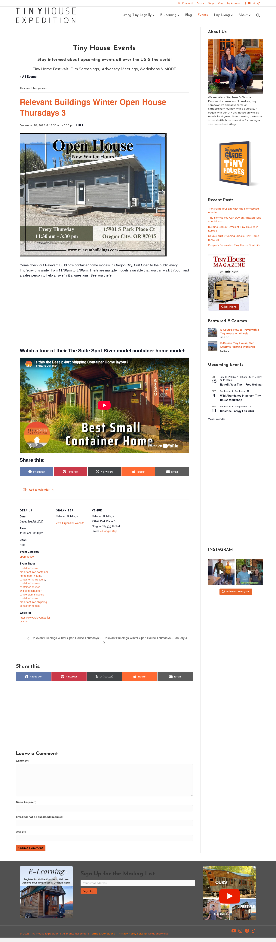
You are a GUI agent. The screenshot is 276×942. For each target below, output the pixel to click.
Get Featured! (185, 3)
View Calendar (216, 419)
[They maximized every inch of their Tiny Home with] (249, 572)
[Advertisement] (104, 312)
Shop (211, 3)
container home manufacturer (29, 570)
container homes (30, 583)
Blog (188, 15)
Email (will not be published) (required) (39, 817)
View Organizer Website (70, 523)
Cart (220, 3)
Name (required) (26, 802)
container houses (30, 587)
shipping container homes (33, 603)
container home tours (32, 579)
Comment (22, 760)
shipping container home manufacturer (32, 598)
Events (200, 3)
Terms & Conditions (102, 933)
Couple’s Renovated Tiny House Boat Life (234, 245)
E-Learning (168, 15)
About (243, 15)
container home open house (34, 573)
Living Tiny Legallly (137, 15)
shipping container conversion (30, 592)
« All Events (28, 76)
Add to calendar (39, 489)
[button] (234, 931)
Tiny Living (221, 15)
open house (27, 556)
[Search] (256, 15)
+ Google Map (108, 531)
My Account (233, 3)
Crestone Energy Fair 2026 (237, 411)
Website (21, 832)
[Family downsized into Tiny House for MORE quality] (221, 572)
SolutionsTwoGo (158, 933)
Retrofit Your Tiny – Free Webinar (241, 384)
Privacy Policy (127, 933)
